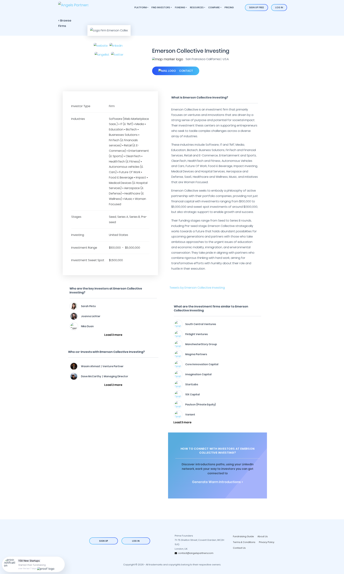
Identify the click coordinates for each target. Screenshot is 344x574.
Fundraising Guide (243, 536)
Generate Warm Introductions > (217, 482)
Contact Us (239, 547)
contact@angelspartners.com (195, 553)
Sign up (103, 540)
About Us (262, 536)
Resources (197, 7)
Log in (279, 7)
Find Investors (160, 7)
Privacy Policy (266, 542)
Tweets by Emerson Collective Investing (197, 288)
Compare (214, 7)
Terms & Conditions (244, 542)
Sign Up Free (256, 7)
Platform (140, 7)
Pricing (229, 7)
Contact (185, 71)
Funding (180, 7)
